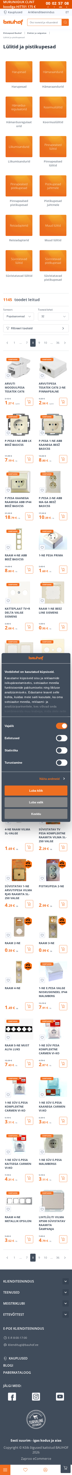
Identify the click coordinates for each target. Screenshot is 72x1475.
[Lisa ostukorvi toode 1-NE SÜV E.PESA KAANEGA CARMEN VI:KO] (63, 1121)
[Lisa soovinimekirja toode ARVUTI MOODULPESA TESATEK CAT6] (8, 375)
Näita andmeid (49, 778)
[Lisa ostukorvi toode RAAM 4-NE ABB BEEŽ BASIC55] (29, 570)
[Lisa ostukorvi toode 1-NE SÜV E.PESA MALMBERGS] (63, 1178)
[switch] (61, 738)
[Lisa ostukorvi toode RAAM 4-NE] (29, 1006)
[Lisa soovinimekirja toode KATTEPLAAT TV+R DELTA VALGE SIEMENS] (8, 601)
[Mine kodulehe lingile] (13, 22)
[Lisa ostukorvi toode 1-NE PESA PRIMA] (63, 570)
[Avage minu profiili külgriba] (45, 1470)
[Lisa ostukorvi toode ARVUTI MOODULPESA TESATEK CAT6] (29, 402)
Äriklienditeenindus (41, 12)
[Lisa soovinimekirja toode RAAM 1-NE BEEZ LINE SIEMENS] (42, 601)
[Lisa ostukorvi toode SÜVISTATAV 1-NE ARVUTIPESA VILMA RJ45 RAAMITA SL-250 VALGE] (29, 904)
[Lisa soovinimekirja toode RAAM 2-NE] (8, 935)
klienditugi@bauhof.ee (23, 1345)
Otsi (65, 22)
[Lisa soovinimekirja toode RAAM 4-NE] (8, 980)
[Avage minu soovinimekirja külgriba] (25, 1470)
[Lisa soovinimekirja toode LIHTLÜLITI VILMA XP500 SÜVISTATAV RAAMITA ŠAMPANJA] (42, 1209)
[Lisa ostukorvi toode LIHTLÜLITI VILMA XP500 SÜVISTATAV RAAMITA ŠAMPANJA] (63, 1239)
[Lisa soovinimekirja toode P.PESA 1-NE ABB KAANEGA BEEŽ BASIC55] (42, 433)
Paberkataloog (17, 1372)
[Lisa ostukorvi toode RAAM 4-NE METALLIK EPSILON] (29, 1239)
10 (45, 343)
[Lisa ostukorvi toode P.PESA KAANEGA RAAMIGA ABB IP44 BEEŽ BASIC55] (29, 516)
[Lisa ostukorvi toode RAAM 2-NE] (29, 949)
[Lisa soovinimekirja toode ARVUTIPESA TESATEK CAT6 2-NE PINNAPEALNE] (42, 375)
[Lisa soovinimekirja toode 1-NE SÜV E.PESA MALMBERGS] (42, 1152)
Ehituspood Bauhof (12, 33)
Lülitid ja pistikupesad (14, 37)
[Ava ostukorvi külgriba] (65, 1468)
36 (57, 343)
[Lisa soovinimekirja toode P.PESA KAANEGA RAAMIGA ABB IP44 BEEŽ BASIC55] (8, 490)
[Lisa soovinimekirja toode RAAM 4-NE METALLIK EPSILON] (8, 1209)
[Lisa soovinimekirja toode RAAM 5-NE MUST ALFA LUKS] (8, 1037)
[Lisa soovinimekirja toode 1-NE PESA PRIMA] (42, 547)
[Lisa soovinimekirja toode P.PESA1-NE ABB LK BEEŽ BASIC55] (8, 433)
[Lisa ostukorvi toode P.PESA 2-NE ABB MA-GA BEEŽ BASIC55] (63, 516)
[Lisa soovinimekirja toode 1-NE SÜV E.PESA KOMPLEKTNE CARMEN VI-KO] (8, 1095)
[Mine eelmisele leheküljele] (7, 343)
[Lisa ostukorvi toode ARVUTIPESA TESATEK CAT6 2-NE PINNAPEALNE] (63, 402)
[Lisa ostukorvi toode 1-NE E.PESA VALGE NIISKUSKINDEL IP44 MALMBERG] (63, 1006)
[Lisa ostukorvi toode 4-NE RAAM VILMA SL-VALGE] (29, 847)
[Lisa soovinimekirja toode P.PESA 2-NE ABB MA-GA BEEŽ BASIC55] (42, 490)
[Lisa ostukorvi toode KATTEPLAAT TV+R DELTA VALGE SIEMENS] (29, 627)
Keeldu (36, 814)
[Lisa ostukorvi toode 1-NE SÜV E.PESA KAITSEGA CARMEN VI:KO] (29, 1178)
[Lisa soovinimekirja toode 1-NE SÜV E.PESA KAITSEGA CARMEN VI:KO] (8, 1152)
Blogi (8, 1365)
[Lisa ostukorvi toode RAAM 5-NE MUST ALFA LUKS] (29, 1064)
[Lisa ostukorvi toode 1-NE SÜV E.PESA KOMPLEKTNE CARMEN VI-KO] (29, 1121)
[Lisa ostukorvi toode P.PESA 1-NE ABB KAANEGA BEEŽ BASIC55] (63, 459)
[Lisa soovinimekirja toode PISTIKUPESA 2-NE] (42, 878)
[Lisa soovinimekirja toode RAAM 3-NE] (42, 935)
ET (67, 12)
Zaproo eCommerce (36, 1458)
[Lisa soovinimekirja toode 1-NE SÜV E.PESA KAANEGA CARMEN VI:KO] (42, 1095)
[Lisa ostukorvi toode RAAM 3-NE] (63, 949)
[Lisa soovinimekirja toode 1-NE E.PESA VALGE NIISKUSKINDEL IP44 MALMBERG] (42, 980)
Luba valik (36, 802)
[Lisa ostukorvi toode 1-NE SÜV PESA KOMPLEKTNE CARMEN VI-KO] (63, 1064)
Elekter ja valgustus (37, 33)
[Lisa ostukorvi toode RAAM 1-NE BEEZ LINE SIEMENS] (63, 627)
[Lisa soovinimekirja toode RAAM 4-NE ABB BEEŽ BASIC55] (8, 547)
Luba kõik (36, 790)
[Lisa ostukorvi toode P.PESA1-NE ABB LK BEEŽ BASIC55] (29, 459)
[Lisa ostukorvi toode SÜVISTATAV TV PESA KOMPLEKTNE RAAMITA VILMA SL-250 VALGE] (63, 847)
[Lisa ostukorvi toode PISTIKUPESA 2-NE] (63, 904)
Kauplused (15, 12)
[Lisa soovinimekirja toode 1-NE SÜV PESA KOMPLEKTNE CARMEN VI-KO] (42, 1037)
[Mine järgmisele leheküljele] (65, 343)
